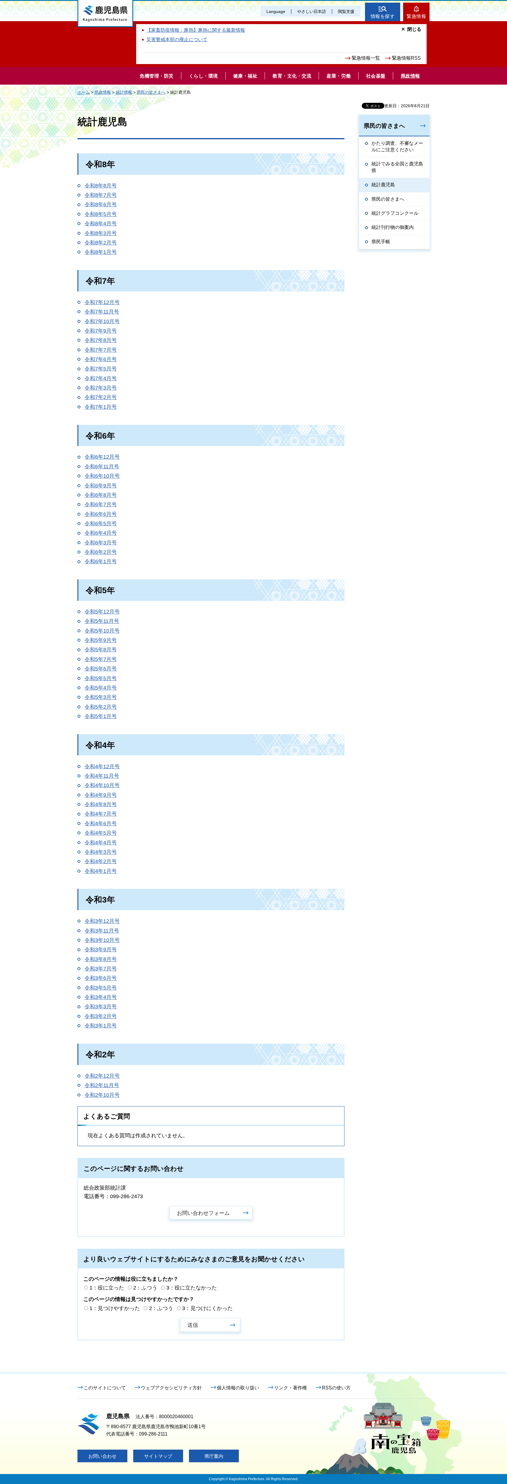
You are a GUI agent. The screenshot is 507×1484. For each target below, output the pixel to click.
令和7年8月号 (100, 340)
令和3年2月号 (100, 1016)
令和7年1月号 (100, 407)
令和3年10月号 (102, 940)
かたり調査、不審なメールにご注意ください (397, 146)
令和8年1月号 (100, 252)
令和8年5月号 (100, 214)
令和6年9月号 (100, 486)
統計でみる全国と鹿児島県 (397, 167)
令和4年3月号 (100, 852)
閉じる (414, 29)
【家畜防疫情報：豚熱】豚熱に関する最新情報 (195, 30)
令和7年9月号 (100, 331)
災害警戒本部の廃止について (176, 39)
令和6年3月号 (100, 543)
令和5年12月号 (102, 612)
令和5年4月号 (100, 688)
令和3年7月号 (100, 969)
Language (275, 11)
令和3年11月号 (101, 931)
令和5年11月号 (101, 621)
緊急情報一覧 (366, 58)
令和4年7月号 (100, 814)
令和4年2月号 (100, 861)
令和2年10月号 (102, 1095)
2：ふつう (145, 1288)
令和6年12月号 (102, 457)
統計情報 (124, 92)
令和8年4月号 (100, 224)
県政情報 (102, 92)
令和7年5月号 (100, 369)
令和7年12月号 (102, 302)
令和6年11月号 (101, 466)
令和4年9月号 (100, 795)
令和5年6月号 (100, 669)
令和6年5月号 (100, 523)
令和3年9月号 (100, 950)
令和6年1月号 (100, 561)
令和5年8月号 (100, 650)
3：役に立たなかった (191, 1288)
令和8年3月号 (100, 233)
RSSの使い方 (336, 1387)
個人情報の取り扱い (238, 1387)
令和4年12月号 (102, 766)
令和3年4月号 (100, 997)
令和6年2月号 (100, 552)
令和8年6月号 (100, 204)
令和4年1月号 (100, 871)
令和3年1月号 (100, 1026)
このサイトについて (105, 1387)
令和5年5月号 (100, 678)
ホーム (83, 92)
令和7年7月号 (100, 350)
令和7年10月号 (102, 321)
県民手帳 (380, 241)
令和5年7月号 (100, 659)
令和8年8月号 (100, 186)
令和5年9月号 (100, 640)
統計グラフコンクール (394, 213)
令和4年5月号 (100, 833)
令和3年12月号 (102, 921)
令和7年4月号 (100, 378)
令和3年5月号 (100, 988)
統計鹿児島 (383, 184)
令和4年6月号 (100, 823)
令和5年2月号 (100, 707)
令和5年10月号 (102, 631)
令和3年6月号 (100, 978)
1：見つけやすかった (114, 1308)
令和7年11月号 (101, 312)
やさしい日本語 (311, 11)
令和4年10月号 (102, 785)
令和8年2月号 (100, 243)
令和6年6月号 (100, 514)
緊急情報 (416, 16)
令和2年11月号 (101, 1085)
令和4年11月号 (101, 776)
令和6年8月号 (100, 495)
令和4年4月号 (100, 843)
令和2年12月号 (102, 1076)
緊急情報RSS (406, 58)
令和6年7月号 (100, 504)
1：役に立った (106, 1288)
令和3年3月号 (100, 1007)
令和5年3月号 (100, 697)
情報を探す (383, 16)
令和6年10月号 (102, 476)
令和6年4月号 (100, 533)
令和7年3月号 (100, 388)
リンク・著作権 (290, 1387)
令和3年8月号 (100, 959)
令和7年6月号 (100, 359)
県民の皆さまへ (151, 92)
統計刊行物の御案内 (392, 227)
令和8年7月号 (100, 195)
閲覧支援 (346, 11)
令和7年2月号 (100, 397)
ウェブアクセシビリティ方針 (171, 1387)
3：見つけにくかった (207, 1308)
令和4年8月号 (100, 804)
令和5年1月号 (100, 716)
